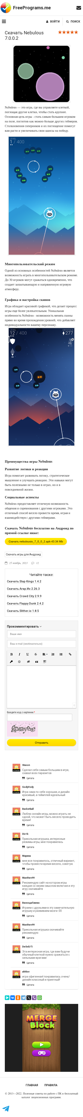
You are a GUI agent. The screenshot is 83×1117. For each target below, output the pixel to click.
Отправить (41, 742)
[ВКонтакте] (12, 997)
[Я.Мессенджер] (7, 997)
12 (37, 563)
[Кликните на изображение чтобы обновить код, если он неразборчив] (22, 735)
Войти (55, 21)
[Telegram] (23, 997)
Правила (50, 1085)
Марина (26, 856)
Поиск (75, 21)
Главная (32, 1085)
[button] (11, 654)
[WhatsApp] (39, 997)
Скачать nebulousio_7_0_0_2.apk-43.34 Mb (36, 541)
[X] (28, 997)
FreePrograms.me (32, 7)
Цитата (30, 778)
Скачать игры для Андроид (23, 554)
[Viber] (34, 997)
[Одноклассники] (18, 997)
